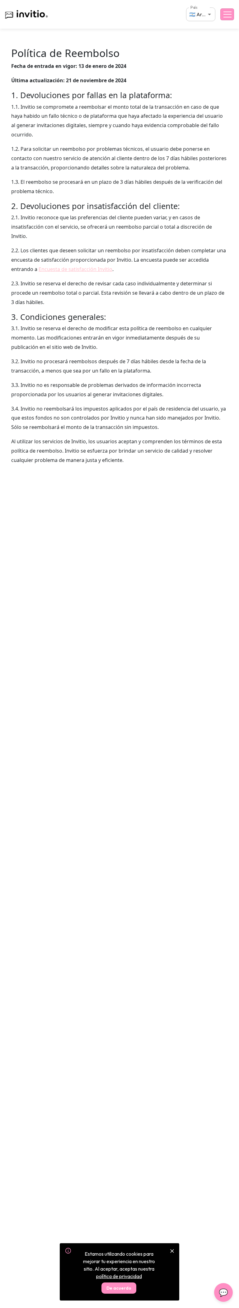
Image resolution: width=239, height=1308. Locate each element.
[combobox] (200, 14)
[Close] (172, 1251)
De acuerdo (118, 1288)
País (193, 7)
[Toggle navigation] (227, 14)
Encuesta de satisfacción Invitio (75, 269)
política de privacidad (119, 1276)
